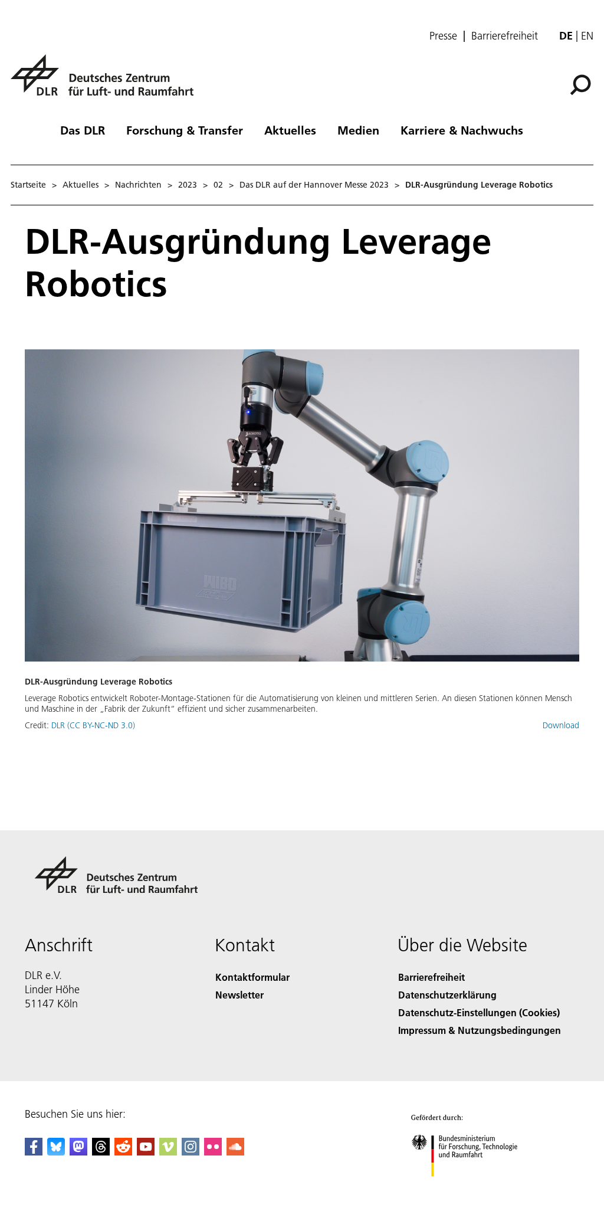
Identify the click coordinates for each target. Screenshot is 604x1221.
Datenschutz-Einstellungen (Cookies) (479, 1012)
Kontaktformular (252, 977)
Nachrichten (138, 185)
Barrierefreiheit (504, 36)
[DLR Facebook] (33, 1151)
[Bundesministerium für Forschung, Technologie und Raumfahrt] (471, 1188)
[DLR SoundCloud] (235, 1151)
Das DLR (82, 130)
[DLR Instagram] (190, 1151)
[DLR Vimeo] (168, 1151)
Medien (358, 130)
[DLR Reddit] (123, 1151)
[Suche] (582, 84)
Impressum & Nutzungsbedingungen (479, 1030)
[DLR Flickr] (213, 1151)
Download (561, 725)
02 (218, 185)
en (587, 35)
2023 (187, 185)
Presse (443, 36)
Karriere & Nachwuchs (462, 130)
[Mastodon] (78, 1151)
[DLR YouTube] (146, 1151)
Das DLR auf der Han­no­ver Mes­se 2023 (314, 185)
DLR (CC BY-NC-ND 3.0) (93, 725)
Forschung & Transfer (184, 130)
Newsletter (239, 994)
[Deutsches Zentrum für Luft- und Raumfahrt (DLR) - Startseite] (107, 81)
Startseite (28, 185)
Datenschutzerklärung (447, 994)
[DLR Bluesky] (56, 1151)
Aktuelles (290, 130)
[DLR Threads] (101, 1151)
